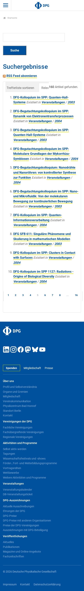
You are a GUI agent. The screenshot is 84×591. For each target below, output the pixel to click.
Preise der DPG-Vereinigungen (21, 525)
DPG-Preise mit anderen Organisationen (27, 520)
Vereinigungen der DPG (17, 421)
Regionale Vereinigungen (18, 437)
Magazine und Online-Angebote (22, 551)
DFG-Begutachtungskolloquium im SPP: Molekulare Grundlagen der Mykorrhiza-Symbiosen (41, 154)
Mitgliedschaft (32, 368)
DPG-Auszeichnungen (16, 500)
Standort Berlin (12, 410)
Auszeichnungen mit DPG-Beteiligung (25, 530)
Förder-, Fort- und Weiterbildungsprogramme (30, 463)
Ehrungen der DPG (14, 511)
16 (76, 295)
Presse (49, 368)
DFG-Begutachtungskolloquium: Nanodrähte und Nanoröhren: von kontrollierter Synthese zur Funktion (44, 172)
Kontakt (8, 415)
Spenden (11, 368)
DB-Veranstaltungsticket (18, 494)
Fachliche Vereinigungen (17, 427)
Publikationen (11, 546)
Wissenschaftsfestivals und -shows (24, 458)
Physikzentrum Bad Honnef (19, 405)
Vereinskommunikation (17, 401)
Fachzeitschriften (13, 556)
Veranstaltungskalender (17, 489)
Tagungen (9, 453)
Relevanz (47, 88)
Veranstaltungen (53, 102)
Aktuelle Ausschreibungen (18, 506)
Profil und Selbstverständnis (20, 386)
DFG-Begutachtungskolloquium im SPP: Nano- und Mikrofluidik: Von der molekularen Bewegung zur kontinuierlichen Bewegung (45, 196)
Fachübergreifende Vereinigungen (23, 432)
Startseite (12, 18)
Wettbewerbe (11, 472)
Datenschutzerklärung (47, 584)
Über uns (8, 381)
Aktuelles (8, 542)
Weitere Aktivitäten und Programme (24, 477)
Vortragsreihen (12, 468)
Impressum (10, 584)
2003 (71, 102)
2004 (58, 121)
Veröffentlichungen (15, 536)
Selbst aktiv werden (14, 449)
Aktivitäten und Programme (20, 443)
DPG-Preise (10, 515)
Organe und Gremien (15, 391)
